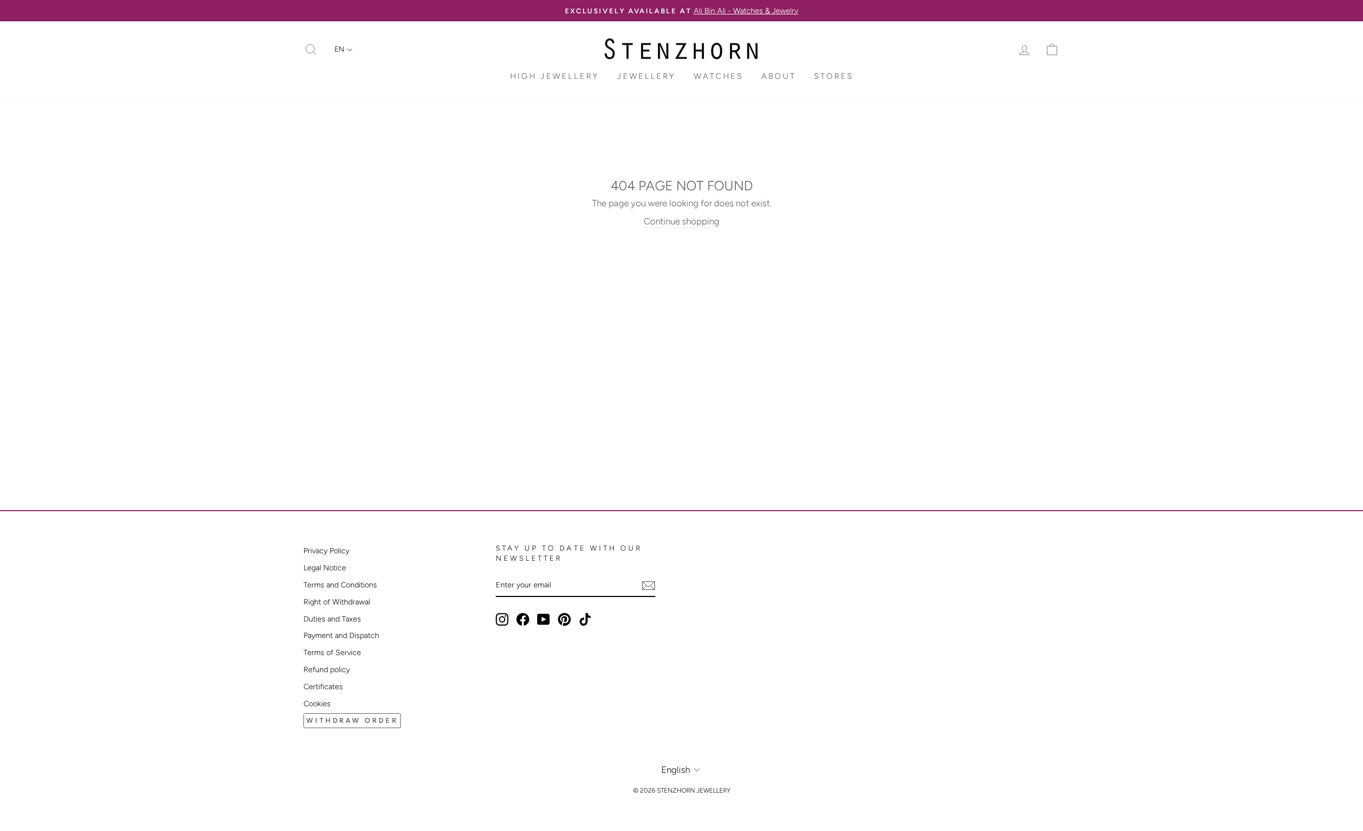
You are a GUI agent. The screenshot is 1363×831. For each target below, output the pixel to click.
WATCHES (718, 76)
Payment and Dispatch (341, 635)
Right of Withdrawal (336, 602)
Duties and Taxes (332, 619)
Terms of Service (332, 652)
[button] (343, 49)
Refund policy (326, 669)
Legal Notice (324, 567)
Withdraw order (352, 720)
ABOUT (778, 76)
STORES (833, 76)
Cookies (317, 703)
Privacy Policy (326, 550)
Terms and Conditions (340, 585)
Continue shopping (681, 221)
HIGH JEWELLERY (554, 76)
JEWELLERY (646, 76)
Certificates (323, 686)
